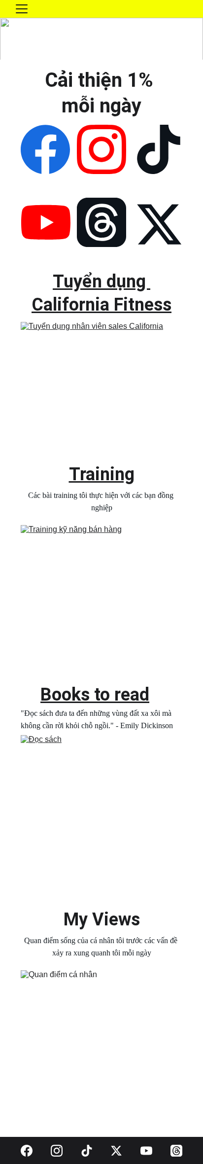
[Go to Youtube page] (45, 222)
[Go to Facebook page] (45, 149)
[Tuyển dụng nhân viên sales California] (101, 389)
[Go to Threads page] (101, 222)
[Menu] (22, 8)
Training (102, 474)
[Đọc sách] (101, 814)
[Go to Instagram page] (101, 149)
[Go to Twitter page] (159, 224)
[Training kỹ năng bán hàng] (101, 604)
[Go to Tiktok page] (158, 149)
